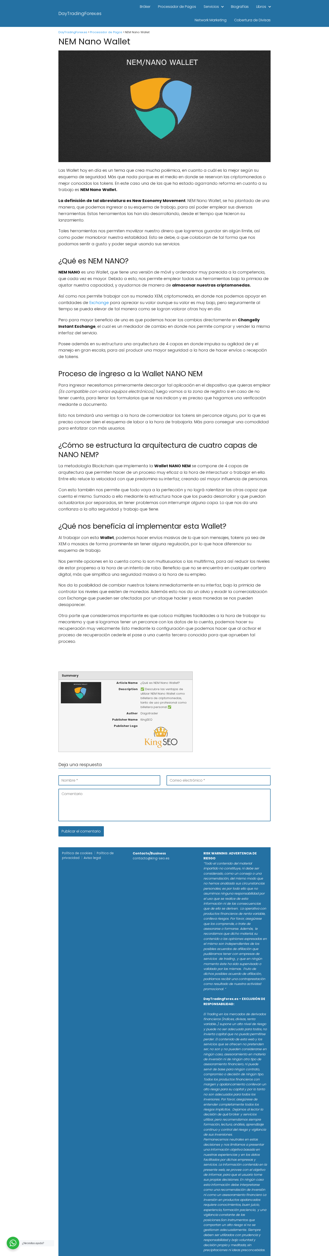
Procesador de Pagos (177, 6)
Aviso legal (92, 858)
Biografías (240, 6)
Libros (261, 6)
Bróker (145, 6)
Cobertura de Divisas (252, 20)
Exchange (99, 302)
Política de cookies (77, 853)
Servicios (211, 6)
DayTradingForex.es (79, 13)
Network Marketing (210, 20)
